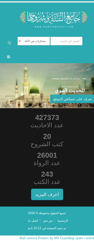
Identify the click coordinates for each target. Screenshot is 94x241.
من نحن (47, 220)
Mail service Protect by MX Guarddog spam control (57, 238)
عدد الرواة (47, 163)
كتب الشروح (47, 144)
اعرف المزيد (47, 194)
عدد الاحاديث (47, 125)
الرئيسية (62, 220)
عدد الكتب (47, 182)
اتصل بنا (33, 220)
